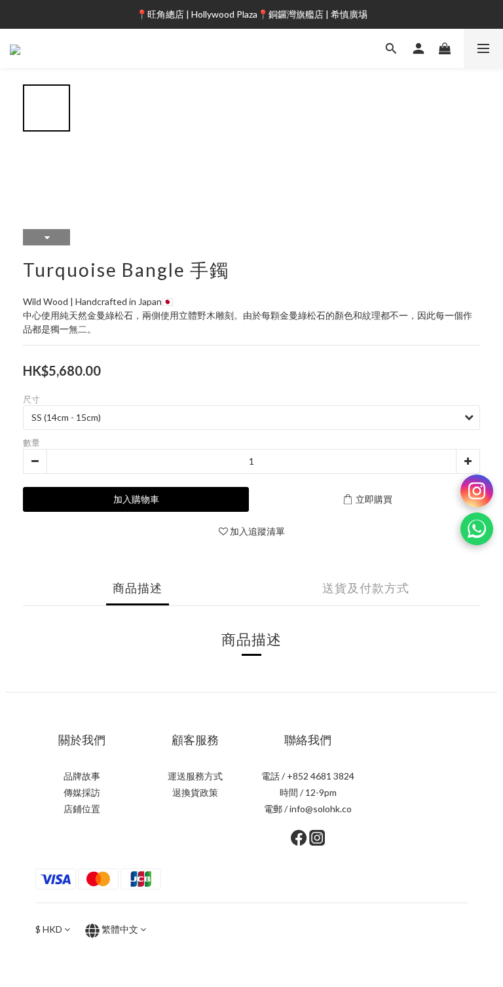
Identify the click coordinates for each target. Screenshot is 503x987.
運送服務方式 (195, 775)
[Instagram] (476, 491)
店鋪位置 (82, 808)
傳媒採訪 (82, 792)
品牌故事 (82, 775)
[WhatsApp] (476, 528)
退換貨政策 (195, 792)
